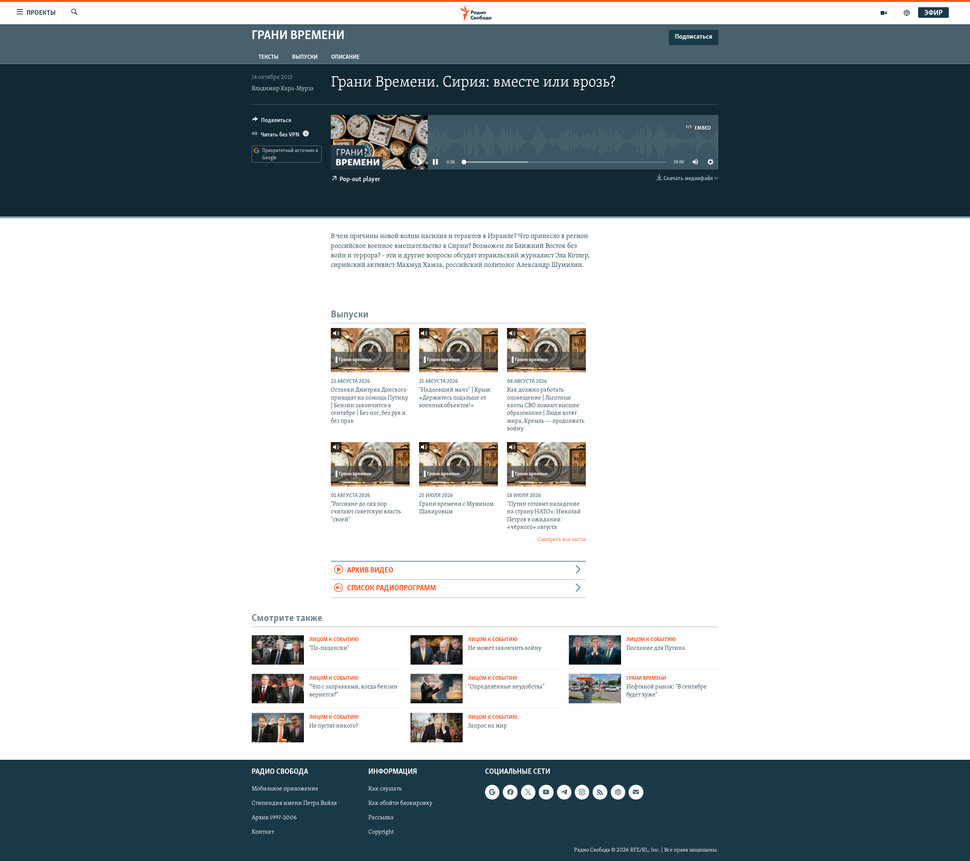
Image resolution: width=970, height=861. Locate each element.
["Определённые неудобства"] (436, 688)
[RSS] (600, 792)
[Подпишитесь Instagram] (582, 792)
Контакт (263, 832)
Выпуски (305, 57)
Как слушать (385, 789)
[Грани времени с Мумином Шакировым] (458, 464)
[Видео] (883, 13)
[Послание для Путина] (595, 650)
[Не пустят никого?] (278, 727)
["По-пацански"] (278, 650)
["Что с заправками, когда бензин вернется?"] (278, 688)
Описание (345, 57)
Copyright (381, 832)
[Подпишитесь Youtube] (546, 792)
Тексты (268, 57)
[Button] (271, 122)
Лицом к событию (333, 640)
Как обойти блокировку (400, 803)
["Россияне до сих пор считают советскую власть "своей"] (370, 464)
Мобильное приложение (285, 789)
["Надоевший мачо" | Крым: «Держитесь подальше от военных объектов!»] (458, 350)
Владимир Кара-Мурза (283, 89)
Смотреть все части (562, 540)
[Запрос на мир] (436, 727)
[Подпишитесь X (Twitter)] (528, 792)
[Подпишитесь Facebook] (510, 792)
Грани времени (646, 678)
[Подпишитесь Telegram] (564, 792)
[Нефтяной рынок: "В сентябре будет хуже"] (595, 688)
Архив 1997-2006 (274, 818)
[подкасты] (906, 13)
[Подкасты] (618, 792)
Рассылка (381, 818)
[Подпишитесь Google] (492, 792)
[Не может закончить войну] (436, 650)
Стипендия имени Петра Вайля (294, 803)
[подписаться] (636, 792)
